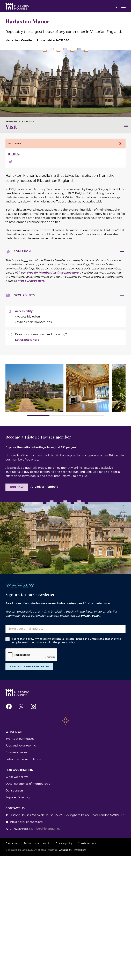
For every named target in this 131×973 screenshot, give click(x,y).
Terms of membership (37, 843)
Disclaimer (11, 843)
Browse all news (16, 752)
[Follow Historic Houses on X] (21, 706)
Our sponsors (14, 790)
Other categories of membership (27, 783)
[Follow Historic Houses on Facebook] (8, 706)
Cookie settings (87, 843)
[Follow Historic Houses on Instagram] (33, 706)
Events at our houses (19, 738)
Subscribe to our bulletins (23, 759)
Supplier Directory (17, 797)
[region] (65, 390)
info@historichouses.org (26, 822)
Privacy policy (64, 843)
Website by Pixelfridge (72, 849)
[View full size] (34, 388)
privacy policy (90, 615)
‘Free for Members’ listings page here (52, 272)
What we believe (16, 777)
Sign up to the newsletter (29, 666)
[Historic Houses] (17, 6)
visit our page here (31, 280)
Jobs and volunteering (20, 745)
